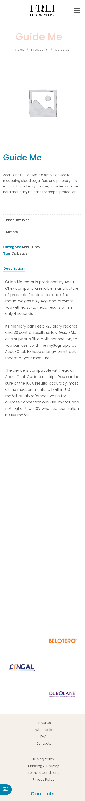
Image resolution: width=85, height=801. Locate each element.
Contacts (43, 743)
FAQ (43, 736)
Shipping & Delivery (43, 765)
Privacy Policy (43, 779)
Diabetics (20, 253)
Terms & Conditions (43, 772)
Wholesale (43, 729)
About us (43, 723)
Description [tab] (14, 268)
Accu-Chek (31, 247)
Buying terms (43, 759)
